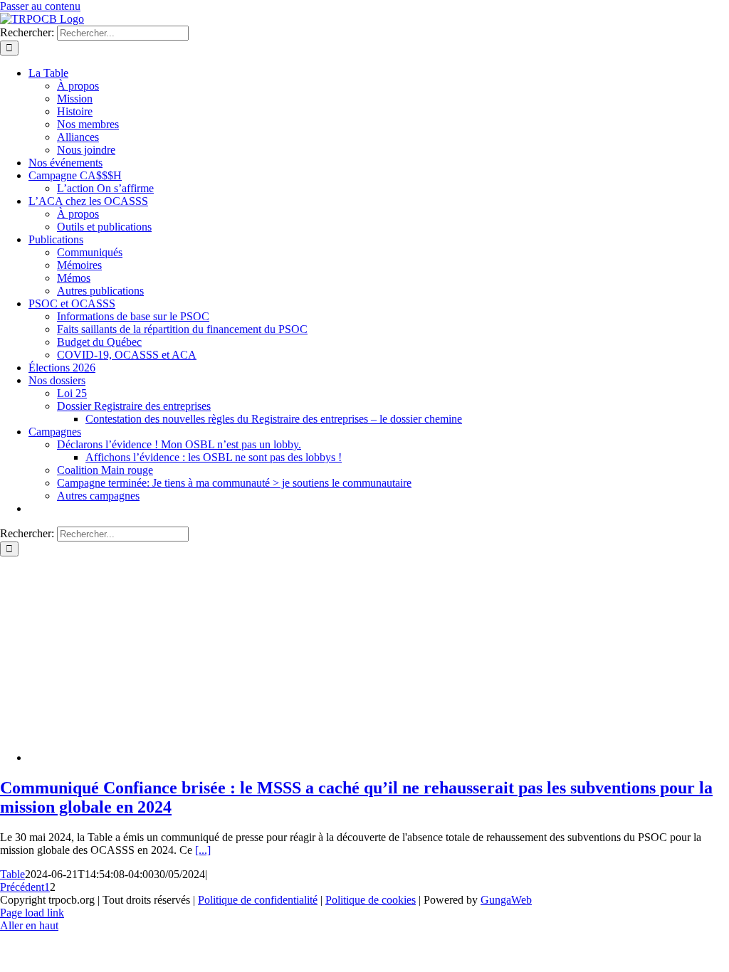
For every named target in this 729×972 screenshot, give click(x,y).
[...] (203, 850)
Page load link (32, 913)
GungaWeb (506, 900)
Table (12, 874)
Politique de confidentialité (258, 900)
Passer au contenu (40, 6)
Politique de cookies (370, 900)
